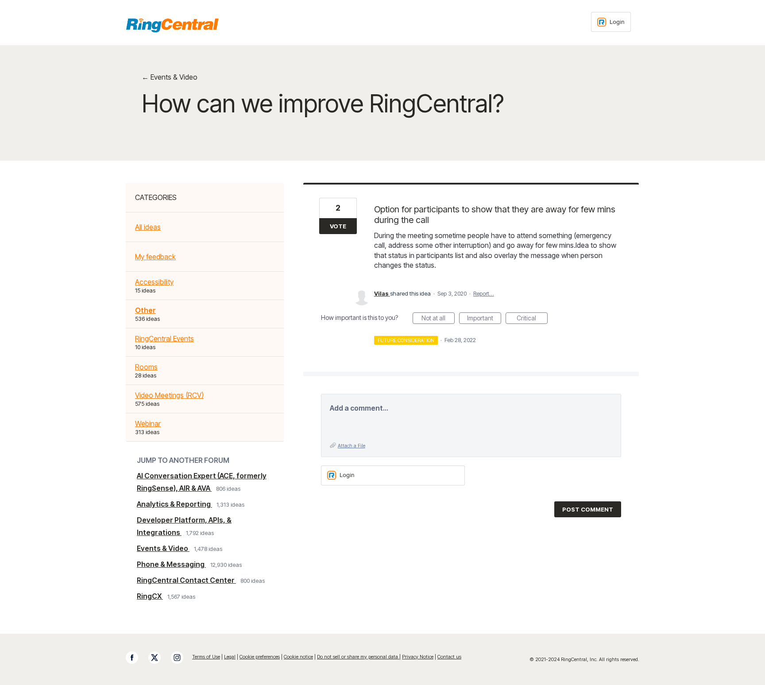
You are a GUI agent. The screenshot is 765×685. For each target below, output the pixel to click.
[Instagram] (181, 657)
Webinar (148, 423)
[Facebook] (136, 657)
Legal (230, 657)
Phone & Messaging (171, 564)
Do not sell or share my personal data (358, 657)
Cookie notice (298, 657)
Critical (532, 319)
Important (484, 319)
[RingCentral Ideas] (172, 25)
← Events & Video (169, 77)
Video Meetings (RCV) (169, 395)
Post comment (587, 509)
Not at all (438, 319)
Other (145, 310)
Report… (483, 293)
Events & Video (163, 548)
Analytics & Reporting (174, 504)
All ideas (148, 227)
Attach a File (351, 446)
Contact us (449, 657)
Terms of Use (206, 657)
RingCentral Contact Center (186, 580)
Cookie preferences (260, 657)
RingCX (150, 596)
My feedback (155, 256)
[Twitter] (159, 657)
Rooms (146, 366)
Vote (338, 226)
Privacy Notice (417, 657)
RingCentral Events (164, 338)
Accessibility (154, 281)
